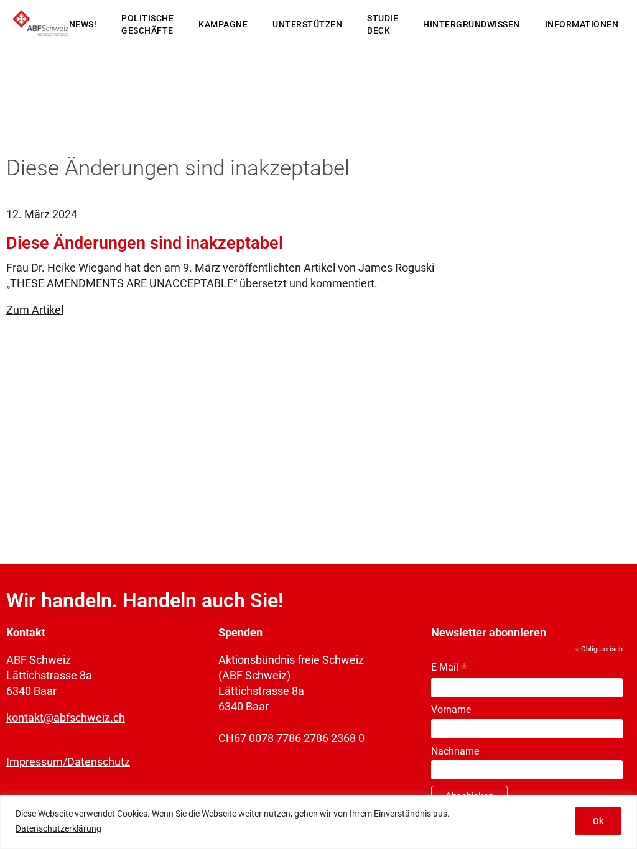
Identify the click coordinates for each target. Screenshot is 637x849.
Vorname (451, 709)
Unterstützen (307, 24)
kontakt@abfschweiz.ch (65, 717)
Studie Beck (382, 24)
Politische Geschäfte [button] (147, 24)
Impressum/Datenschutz (68, 761)
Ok (598, 821)
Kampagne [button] (223, 24)
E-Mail (449, 667)
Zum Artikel (34, 309)
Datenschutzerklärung (58, 828)
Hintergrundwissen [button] (471, 24)
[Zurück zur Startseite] (40, 25)
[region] (318, 822)
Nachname (455, 751)
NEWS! (83, 24)
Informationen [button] (582, 24)
